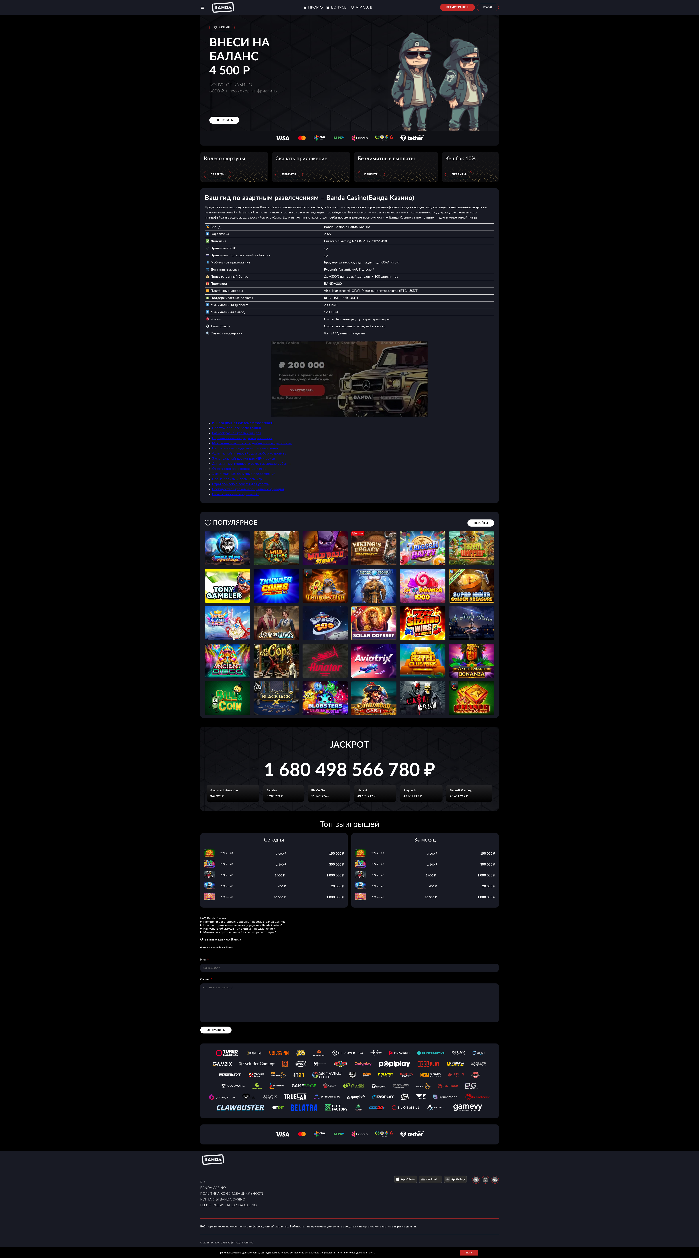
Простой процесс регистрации (236, 428)
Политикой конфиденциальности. (355, 1252)
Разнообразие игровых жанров (236, 433)
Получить (224, 120)
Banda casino (213, 1188)
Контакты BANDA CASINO (222, 1199)
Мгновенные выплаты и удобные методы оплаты (252, 443)
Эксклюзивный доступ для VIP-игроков (243, 458)
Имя (203, 959)
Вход (487, 7)
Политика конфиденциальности (232, 1193)
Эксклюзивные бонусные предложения (243, 474)
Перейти (217, 174)
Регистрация (457, 7)
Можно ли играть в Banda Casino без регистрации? (239, 932)
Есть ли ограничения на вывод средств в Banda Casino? (242, 925)
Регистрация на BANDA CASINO (228, 1205)
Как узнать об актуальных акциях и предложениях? (240, 928)
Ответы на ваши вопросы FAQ (236, 494)
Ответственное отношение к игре (239, 469)
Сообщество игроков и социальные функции (248, 489)
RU (202, 1182)
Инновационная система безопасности (243, 423)
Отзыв (205, 979)
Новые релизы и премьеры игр (237, 479)
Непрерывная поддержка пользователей (245, 448)
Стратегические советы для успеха (240, 484)
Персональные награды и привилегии (242, 438)
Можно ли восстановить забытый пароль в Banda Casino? (244, 921)
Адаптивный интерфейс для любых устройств (249, 453)
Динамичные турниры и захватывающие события (251, 463)
